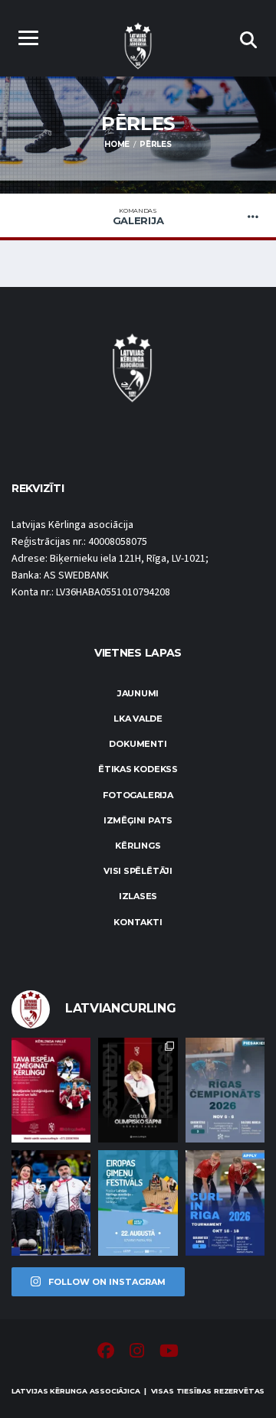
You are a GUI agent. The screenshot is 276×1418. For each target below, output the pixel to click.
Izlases (138, 896)
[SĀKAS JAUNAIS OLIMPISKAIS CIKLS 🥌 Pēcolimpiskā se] (51, 1202)
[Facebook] (106, 1352)
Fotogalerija (137, 795)
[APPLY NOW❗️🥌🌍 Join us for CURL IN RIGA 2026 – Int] (225, 1202)
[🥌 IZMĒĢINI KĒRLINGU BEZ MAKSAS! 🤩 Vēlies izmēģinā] (51, 1090)
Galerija (138, 217)
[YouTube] (169, 1352)
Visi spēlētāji (138, 870)
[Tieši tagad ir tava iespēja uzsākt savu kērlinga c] (137, 1090)
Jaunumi (138, 693)
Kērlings (137, 845)
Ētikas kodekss (138, 769)
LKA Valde (138, 718)
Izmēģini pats (138, 820)
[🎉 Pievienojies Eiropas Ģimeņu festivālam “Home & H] (137, 1202)
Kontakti (137, 922)
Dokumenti (137, 743)
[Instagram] (137, 1352)
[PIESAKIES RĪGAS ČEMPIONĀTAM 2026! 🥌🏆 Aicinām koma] (225, 1090)
